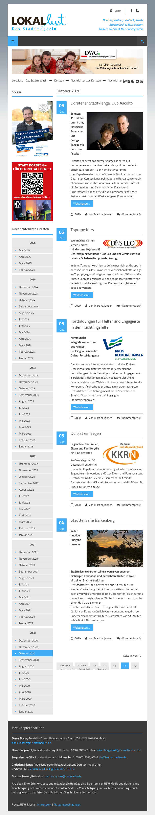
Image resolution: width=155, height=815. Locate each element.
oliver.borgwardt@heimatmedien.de (119, 750)
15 (114, 666)
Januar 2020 (26, 711)
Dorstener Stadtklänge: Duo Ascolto (102, 103)
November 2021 (28, 558)
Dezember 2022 (28, 464)
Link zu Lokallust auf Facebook (131, 10)
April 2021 (25, 604)
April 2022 (25, 515)
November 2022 (28, 470)
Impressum (44, 804)
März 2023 (25, 433)
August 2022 (26, 489)
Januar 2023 (26, 446)
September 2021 (29, 571)
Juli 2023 (24, 408)
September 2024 (29, 306)
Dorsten (59, 80)
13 (94, 666)
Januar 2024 (26, 358)
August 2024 (26, 313)
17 (134, 666)
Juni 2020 (24, 679)
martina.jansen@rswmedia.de (63, 776)
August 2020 (26, 666)
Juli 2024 (24, 319)
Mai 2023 (24, 420)
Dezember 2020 (28, 640)
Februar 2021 (27, 617)
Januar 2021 (26, 623)
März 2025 (25, 263)
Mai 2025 (24, 250)
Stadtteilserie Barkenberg (93, 520)
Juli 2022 (24, 496)
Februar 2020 (27, 705)
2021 (33, 544)
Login (118, 11)
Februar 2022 (27, 528)
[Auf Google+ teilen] (141, 81)
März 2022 (25, 522)
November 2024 (28, 293)
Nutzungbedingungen (67, 804)
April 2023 (25, 427)
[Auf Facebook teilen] (132, 81)
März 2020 (25, 698)
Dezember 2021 (28, 552)
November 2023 (28, 382)
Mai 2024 (24, 332)
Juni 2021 (24, 591)
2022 (33, 456)
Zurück (81, 666)
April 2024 (25, 339)
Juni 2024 (24, 326)
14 (104, 666)
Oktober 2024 (27, 300)
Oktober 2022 (27, 477)
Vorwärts (84, 669)
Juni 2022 (24, 502)
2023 (33, 368)
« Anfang (64, 666)
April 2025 (25, 257)
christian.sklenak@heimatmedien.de (52, 769)
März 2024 (25, 345)
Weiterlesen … (80, 202)
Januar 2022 (26, 535)
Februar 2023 (27, 440)
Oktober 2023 (27, 388)
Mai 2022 (24, 509)
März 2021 (25, 610)
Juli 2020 (24, 673)
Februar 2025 (27, 270)
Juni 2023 (24, 414)
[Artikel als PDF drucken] (129, 81)
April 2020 (25, 692)
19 (70, 669)
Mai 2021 (24, 597)
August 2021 (26, 578)
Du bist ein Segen (86, 433)
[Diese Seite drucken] (124, 81)
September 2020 (29, 660)
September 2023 (29, 395)
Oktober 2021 (27, 565)
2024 (33, 279)
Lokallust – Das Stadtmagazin (29, 80)
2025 (33, 243)
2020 (33, 633)
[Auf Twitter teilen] (137, 81)
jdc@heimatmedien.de (112, 757)
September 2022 (29, 483)
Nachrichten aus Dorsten (86, 80)
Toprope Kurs (82, 229)
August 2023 (26, 401)
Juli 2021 (24, 584)
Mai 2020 (24, 686)
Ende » (102, 669)
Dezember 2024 (28, 287)
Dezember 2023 (28, 375)
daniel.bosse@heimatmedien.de (31, 743)
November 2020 (28, 647)
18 (60, 669)
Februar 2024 (27, 351)
